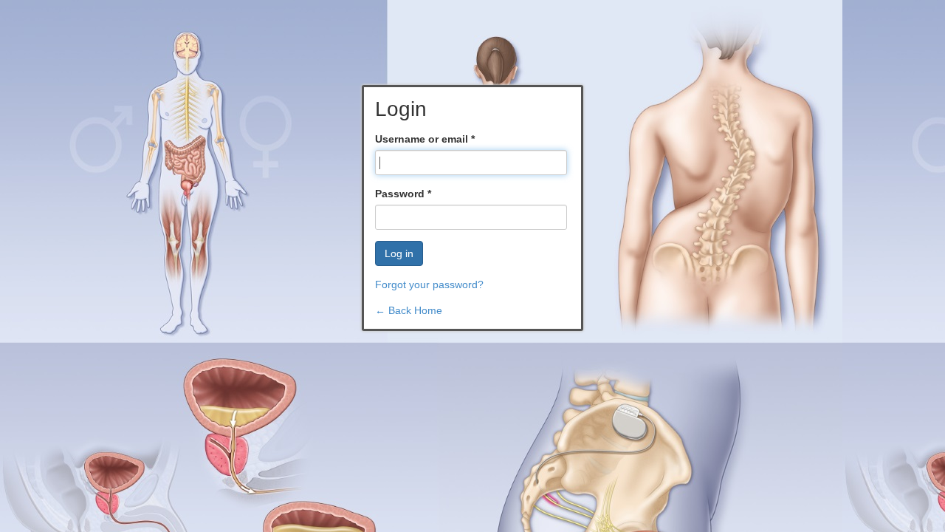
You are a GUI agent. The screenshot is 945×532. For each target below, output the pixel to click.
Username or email (425, 139)
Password (403, 194)
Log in (399, 253)
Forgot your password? (429, 284)
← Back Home (408, 310)
